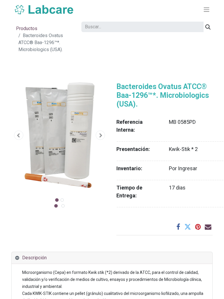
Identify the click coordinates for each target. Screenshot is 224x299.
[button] (18, 135)
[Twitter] (187, 227)
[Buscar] (208, 27)
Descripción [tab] (34, 257)
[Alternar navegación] (206, 10)
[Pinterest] (198, 227)
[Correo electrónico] (208, 227)
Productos (26, 28)
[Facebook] (178, 227)
